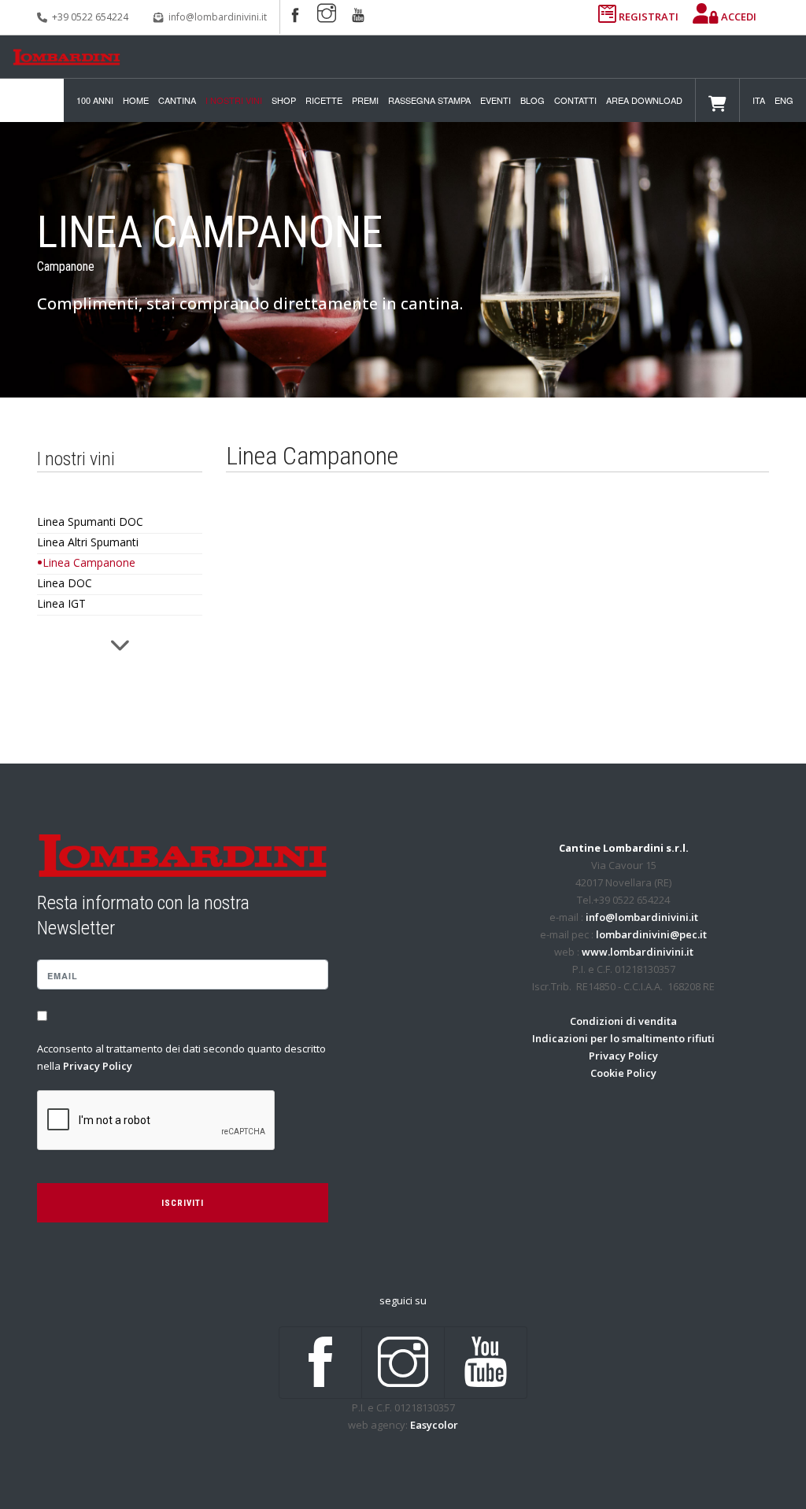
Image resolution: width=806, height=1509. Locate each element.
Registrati (648, 16)
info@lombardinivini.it (217, 17)
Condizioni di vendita (623, 1021)
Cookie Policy (623, 1073)
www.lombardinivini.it (637, 952)
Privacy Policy (97, 1066)
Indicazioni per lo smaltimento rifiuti (623, 1038)
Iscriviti (182, 1203)
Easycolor (434, 1425)
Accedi (737, 16)
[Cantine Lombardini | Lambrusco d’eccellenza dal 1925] (66, 57)
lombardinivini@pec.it (651, 934)
